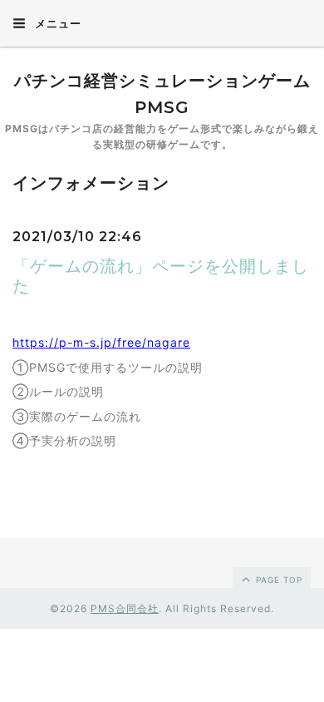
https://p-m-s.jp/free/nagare (101, 342)
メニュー (56, 23)
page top (277, 580)
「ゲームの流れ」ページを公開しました (160, 276)
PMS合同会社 (125, 608)
